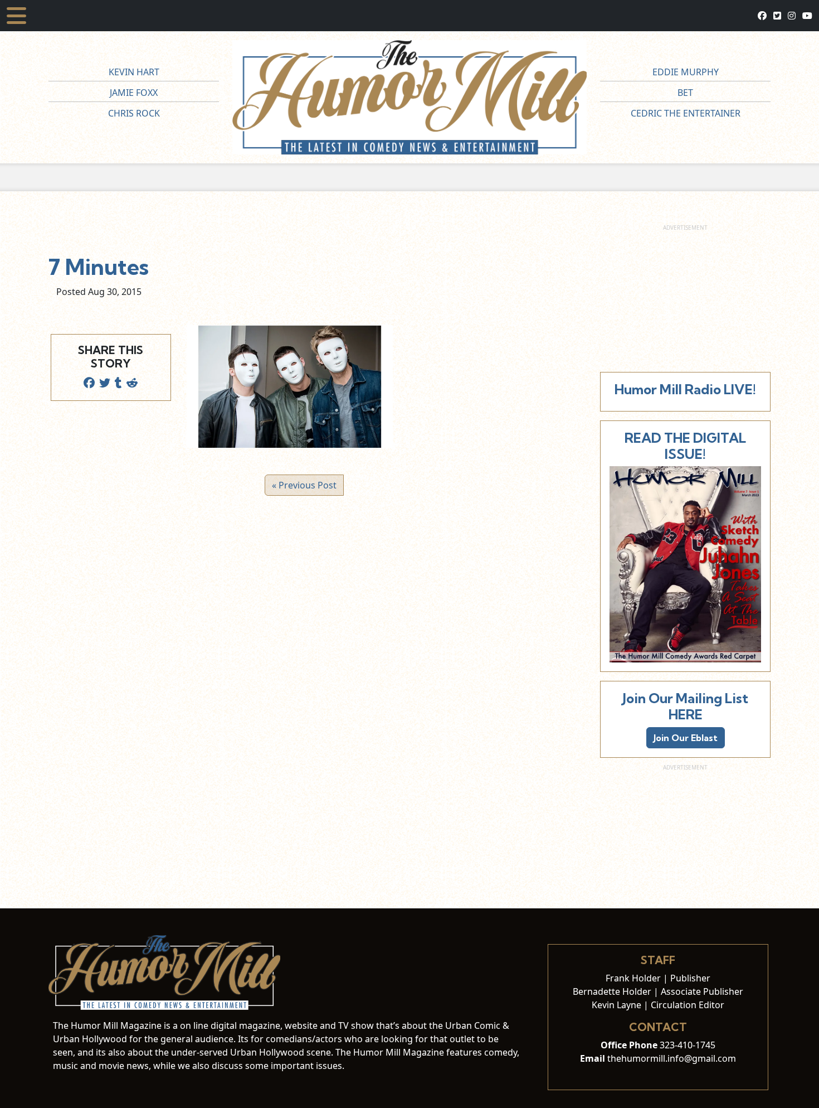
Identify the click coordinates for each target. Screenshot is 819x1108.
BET (685, 92)
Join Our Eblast (686, 737)
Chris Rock (134, 113)
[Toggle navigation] (16, 15)
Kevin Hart (134, 72)
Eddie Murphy (685, 72)
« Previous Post (304, 485)
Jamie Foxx (134, 92)
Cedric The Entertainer (685, 113)
